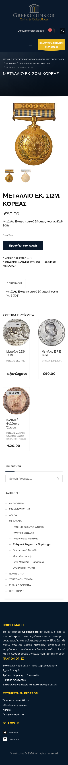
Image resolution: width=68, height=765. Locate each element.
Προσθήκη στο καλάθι (23, 245)
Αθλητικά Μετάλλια (23, 532)
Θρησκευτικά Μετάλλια (25, 550)
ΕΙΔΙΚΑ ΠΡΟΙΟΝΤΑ (20, 585)
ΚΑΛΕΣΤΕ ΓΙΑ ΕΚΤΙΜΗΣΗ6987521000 (51, 45)
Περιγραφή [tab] (14, 283)
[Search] (58, 478)
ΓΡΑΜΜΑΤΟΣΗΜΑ (19, 509)
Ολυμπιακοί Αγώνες (24, 567)
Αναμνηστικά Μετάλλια (25, 538)
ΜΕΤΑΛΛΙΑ (9, 266)
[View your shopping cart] (52, 30)
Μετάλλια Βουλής (22, 556)
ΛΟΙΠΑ (13, 515)
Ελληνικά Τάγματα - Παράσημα (37, 262)
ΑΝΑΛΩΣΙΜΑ (16, 503)
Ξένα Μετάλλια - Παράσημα (28, 562)
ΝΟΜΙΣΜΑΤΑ (16, 573)
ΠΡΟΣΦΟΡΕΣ (17, 591)
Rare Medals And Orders (28, 526)
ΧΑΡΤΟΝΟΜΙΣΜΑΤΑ (21, 579)
